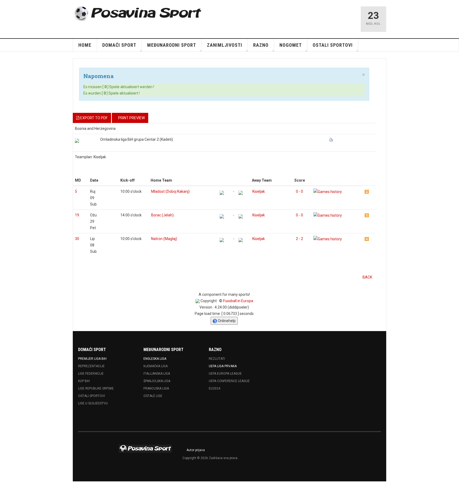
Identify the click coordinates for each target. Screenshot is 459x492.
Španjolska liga (156, 381)
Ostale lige (152, 396)
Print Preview (131, 118)
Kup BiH (84, 381)
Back (367, 277)
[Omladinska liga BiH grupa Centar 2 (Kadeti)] (77, 141)
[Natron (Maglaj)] (222, 240)
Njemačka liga (155, 366)
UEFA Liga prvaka (223, 366)
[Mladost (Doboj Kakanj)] (222, 193)
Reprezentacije (91, 366)
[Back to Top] (5, 486)
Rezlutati (217, 359)
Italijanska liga (156, 373)
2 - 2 (299, 239)
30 (77, 239)
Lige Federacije (91, 373)
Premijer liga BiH (92, 359)
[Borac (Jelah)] (222, 216)
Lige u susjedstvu (93, 403)
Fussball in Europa (238, 301)
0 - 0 (299, 191)
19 (77, 215)
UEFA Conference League (229, 381)
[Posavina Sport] (138, 13)
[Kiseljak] (241, 193)
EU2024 (214, 388)
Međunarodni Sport (171, 45)
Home (84, 45)
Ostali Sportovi (91, 396)
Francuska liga (156, 388)
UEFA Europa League (225, 373)
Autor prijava (195, 450)
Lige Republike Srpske (96, 388)
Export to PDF (93, 118)
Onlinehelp (226, 321)
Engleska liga (154, 359)
